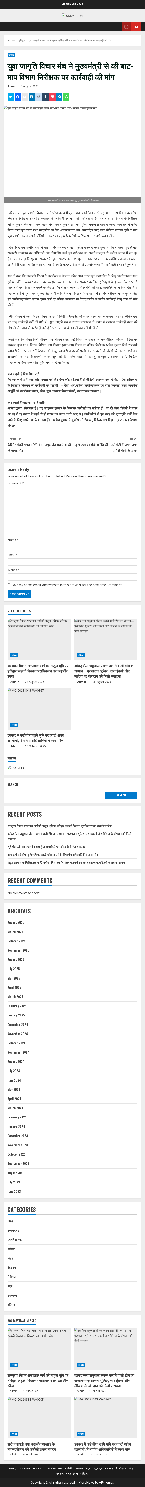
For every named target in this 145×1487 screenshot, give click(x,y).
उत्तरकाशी (25, 1468)
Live (136, 27)
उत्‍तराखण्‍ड (13, 1230)
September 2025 (18, 950)
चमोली (11, 1249)
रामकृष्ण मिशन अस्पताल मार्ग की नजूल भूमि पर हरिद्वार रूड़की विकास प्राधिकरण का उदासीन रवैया (38, 671)
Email (13, 555)
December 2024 (18, 1024)
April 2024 (14, 1098)
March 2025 (15, 996)
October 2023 (16, 1154)
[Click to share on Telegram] (59, 97)
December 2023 (18, 1136)
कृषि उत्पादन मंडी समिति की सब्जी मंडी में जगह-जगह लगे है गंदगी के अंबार (106, 444)
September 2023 (18, 1163)
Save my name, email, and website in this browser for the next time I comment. (67, 585)
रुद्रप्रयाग (13, 1295)
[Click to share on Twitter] (11, 97)
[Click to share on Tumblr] (45, 97)
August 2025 (16, 959)
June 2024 (14, 1080)
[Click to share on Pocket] (52, 97)
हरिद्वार (11, 55)
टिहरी (11, 1258)
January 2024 (16, 1126)
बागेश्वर (60, 1473)
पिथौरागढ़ (121, 1468)
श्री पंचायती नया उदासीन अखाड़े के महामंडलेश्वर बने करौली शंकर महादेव (46, 846)
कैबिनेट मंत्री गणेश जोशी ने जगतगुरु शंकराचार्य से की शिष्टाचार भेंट (39, 444)
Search (13, 784)
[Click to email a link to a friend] (25, 97)
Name (13, 540)
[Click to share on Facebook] (18, 97)
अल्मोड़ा (13, 1468)
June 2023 (14, 1191)
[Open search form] (118, 27)
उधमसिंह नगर (15, 1239)
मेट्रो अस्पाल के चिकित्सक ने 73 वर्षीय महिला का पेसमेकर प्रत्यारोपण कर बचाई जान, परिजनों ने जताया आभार (66, 862)
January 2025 (16, 1015)
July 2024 (14, 1070)
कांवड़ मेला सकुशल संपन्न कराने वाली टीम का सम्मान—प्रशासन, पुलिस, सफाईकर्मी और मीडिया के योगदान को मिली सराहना (104, 671)
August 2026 (16, 922)
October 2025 (16, 941)
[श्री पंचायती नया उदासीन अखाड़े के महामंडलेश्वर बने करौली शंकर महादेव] (39, 1417)
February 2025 (17, 1006)
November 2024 (18, 1034)
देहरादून (12, 1267)
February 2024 (17, 1117)
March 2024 (15, 1108)
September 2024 (18, 1052)
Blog (10, 1221)
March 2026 (15, 932)
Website (13, 570)
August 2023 (16, 1173)
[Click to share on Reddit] (38, 97)
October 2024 (17, 1043)
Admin (12, 86)
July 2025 (14, 969)
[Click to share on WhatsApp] (66, 97)
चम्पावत (78, 1468)
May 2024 (14, 1089)
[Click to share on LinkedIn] (32, 97)
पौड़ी (10, 1286)
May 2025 (14, 978)
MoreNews (86, 1482)
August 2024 (16, 1061)
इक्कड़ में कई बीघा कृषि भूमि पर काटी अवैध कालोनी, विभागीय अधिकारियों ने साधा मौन (36, 737)
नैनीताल (12, 1276)
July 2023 (14, 1182)
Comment (16, 483)
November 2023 (18, 1145)
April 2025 (14, 987)
